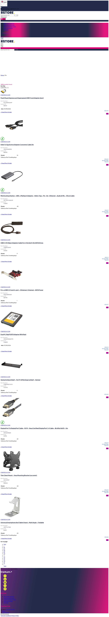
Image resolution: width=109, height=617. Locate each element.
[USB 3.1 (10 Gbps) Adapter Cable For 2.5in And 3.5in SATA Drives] (12, 238)
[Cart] (2, 46)
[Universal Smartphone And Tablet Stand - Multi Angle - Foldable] (12, 518)
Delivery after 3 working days (9, 157)
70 (4, 553)
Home (2, 75)
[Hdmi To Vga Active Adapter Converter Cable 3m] (12, 136)
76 (4, 563)
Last (5, 566)
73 (4, 558)
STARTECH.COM (5, 95)
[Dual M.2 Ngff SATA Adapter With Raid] (12, 330)
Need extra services (9, 25)
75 (4, 561)
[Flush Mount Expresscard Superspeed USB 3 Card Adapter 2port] (3, 93)
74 (4, 560)
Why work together (9, 23)
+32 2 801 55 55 (10, 609)
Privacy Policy (15, 615)
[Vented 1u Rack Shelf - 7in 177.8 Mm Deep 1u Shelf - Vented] (12, 375)
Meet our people (8, 28)
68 (4, 550)
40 (17, 486)
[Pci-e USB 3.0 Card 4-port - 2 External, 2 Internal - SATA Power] (12, 285)
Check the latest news (10, 26)
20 (17, 533)
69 (4, 552)
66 (4, 547)
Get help (6, 29)
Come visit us (5, 612)
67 (4, 549)
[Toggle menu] (2, 38)
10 (17, 155)
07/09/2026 (7, 109)
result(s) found (8, 84)
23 (17, 439)
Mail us (4, 611)
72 (4, 557)
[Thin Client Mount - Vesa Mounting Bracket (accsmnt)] (12, 471)
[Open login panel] (2, 44)
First (5, 544)
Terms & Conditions (6, 615)
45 (17, 206)
